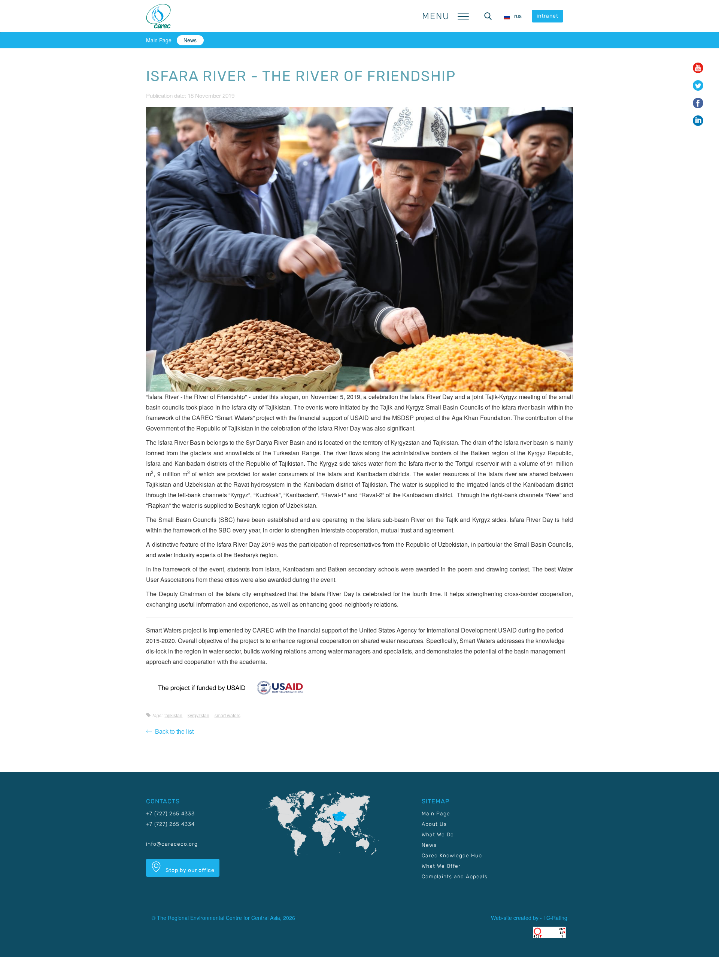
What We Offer (441, 866)
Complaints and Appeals (455, 876)
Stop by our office (189, 870)
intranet (547, 16)
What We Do (438, 834)
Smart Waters (227, 715)
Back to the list (173, 731)
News (190, 40)
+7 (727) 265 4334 (170, 824)
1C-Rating (555, 917)
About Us (434, 824)
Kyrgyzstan (198, 715)
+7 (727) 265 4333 (170, 813)
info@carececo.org (172, 844)
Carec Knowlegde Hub (452, 855)
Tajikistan (173, 715)
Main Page (159, 40)
